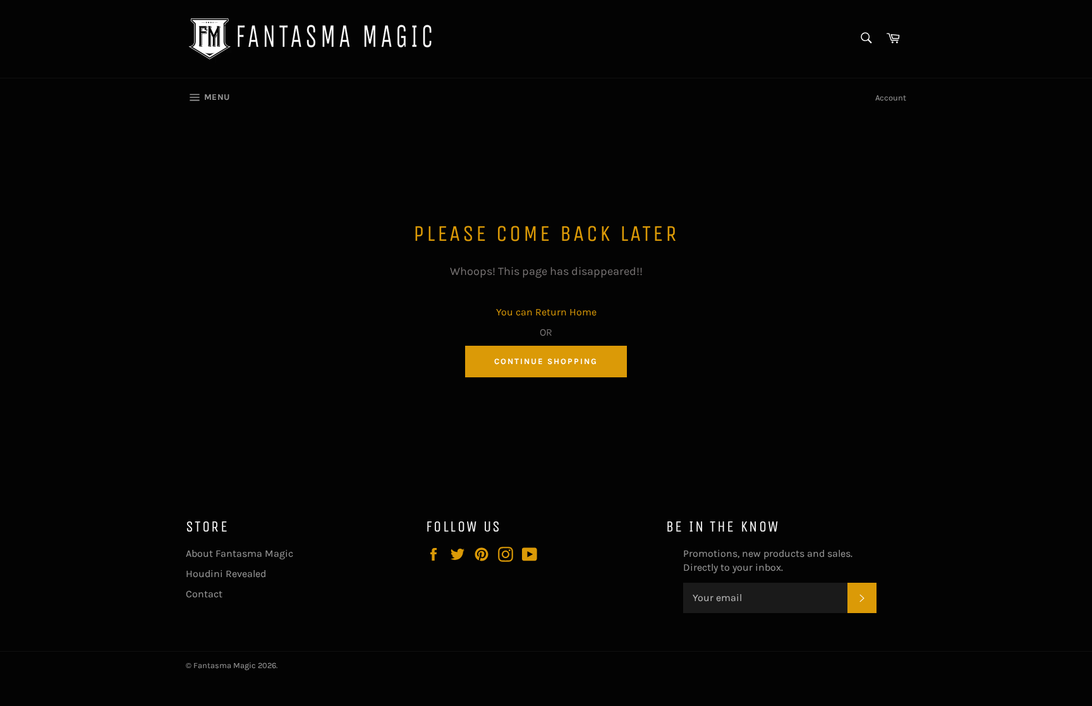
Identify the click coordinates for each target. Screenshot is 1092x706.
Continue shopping (545, 361)
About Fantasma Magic (239, 553)
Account (890, 97)
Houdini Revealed (226, 574)
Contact (204, 594)
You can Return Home (546, 312)
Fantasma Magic (224, 665)
